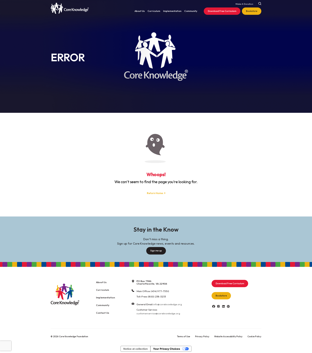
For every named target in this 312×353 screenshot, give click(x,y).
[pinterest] (228, 306)
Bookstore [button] (221, 295)
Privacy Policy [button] (202, 336)
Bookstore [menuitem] (251, 11)
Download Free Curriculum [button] (230, 283)
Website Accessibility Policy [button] (228, 336)
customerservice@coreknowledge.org (158, 313)
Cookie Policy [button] (254, 336)
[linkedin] (223, 306)
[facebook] (214, 306)
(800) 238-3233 (157, 296)
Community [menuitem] (190, 11)
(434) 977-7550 (160, 291)
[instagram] (218, 306)
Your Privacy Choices (166, 348)
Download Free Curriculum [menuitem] (222, 11)
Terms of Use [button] (183, 336)
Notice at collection (135, 348)
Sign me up (156, 250)
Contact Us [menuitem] (102, 312)
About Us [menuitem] (140, 11)
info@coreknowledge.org (167, 304)
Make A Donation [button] (244, 4)
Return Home (155, 193)
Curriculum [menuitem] (154, 11)
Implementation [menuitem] (172, 11)
